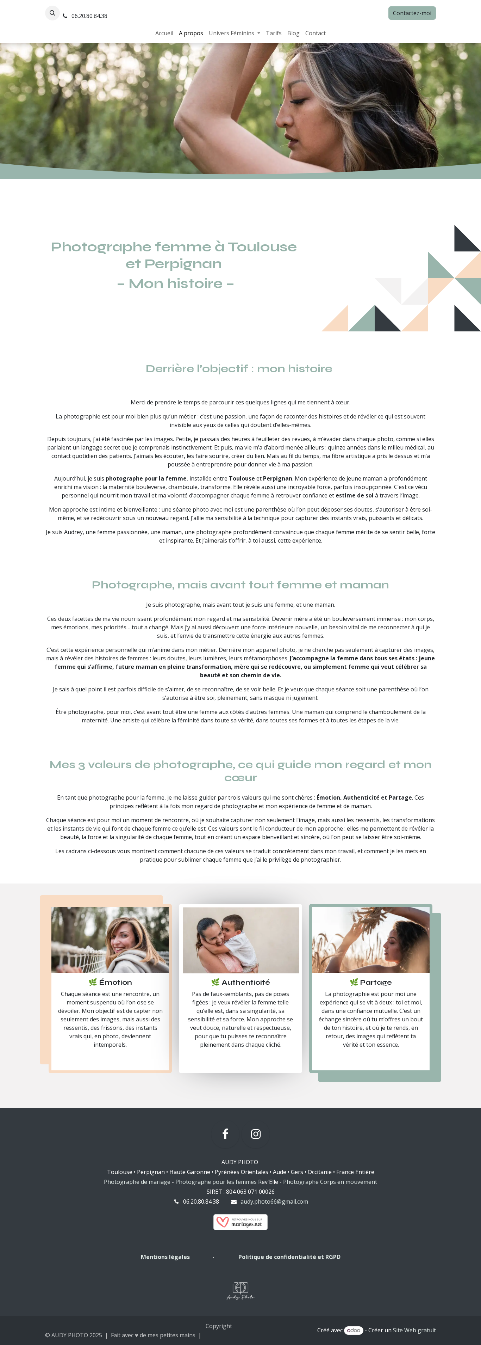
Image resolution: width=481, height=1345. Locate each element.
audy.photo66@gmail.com (274, 1201)
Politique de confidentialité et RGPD (289, 1257)
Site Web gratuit (414, 1330)
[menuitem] (164, 33)
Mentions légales (166, 1257)
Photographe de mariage (137, 1182)
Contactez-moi (412, 13)
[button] (52, 13)
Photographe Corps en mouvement (330, 1182)
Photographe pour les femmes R (218, 1182)
